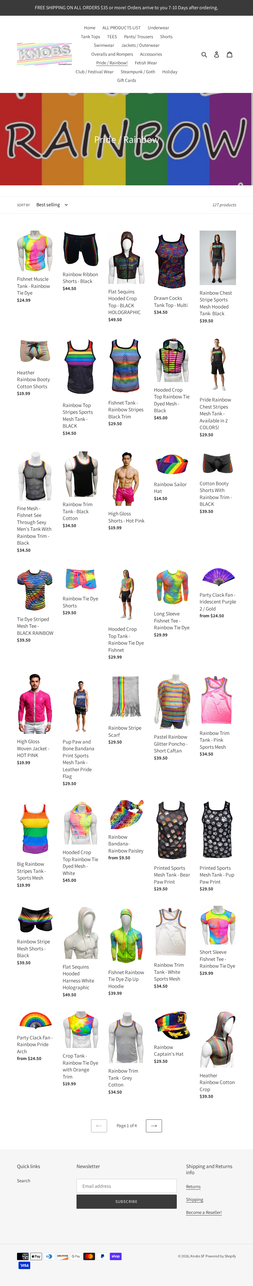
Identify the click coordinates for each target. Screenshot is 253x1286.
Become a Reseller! (204, 1212)
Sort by (23, 205)
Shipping (194, 1199)
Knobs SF (197, 1256)
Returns (193, 1186)
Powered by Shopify (220, 1256)
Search (23, 1180)
